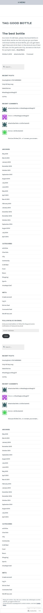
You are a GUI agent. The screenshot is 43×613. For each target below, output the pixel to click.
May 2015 (5, 191)
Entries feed (6, 305)
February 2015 (6, 203)
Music (4, 273)
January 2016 (6, 162)
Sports (4, 281)
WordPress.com (7, 313)
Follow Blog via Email (12, 321)
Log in (4, 301)
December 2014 (7, 212)
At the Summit (24, 123)
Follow (6, 336)
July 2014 (5, 232)
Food (3, 269)
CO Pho (4, 96)
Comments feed (7, 309)
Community (6, 260)
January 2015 (6, 207)
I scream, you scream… (31, 138)
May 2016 (5, 154)
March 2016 (5, 158)
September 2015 (7, 174)
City (3, 256)
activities (5, 248)
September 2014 (7, 224)
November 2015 (7, 166)
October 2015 (6, 170)
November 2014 (7, 216)
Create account (7, 297)
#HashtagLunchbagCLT (9, 92)
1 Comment (29, 54)
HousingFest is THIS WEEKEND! (11, 80)
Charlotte (5, 252)
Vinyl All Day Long (7, 84)
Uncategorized (7, 285)
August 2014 (6, 228)
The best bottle (13, 33)
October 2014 (6, 220)
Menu (22, 2)
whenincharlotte (19, 54)
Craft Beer (5, 265)
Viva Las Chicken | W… (15, 138)
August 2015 (6, 178)
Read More (21, 50)
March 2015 (5, 199)
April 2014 (5, 236)
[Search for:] (13, 67)
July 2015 (5, 183)
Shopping (5, 277)
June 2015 (5, 187)
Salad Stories (6, 88)
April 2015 (5, 195)
